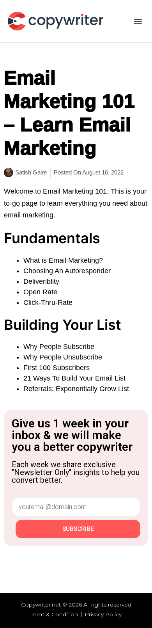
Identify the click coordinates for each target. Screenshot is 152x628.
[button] (137, 21)
